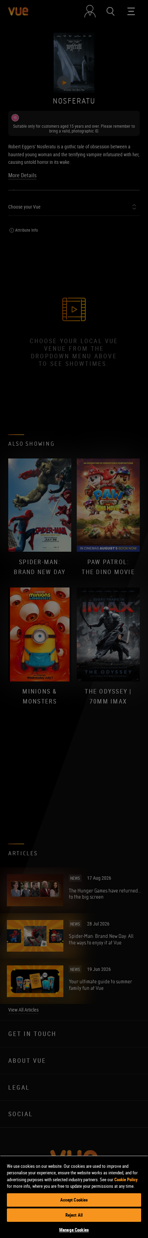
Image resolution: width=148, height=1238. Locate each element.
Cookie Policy (126, 1179)
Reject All (74, 1215)
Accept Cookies (74, 1200)
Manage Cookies (74, 1230)
